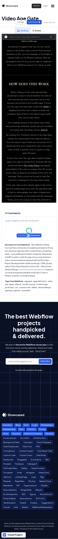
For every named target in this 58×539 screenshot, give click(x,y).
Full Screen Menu (10, 468)
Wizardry (49, 433)
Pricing (42, 429)
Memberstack (9, 429)
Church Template (44, 442)
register (15, 221)
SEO (24, 494)
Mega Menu (19, 481)
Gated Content (37, 468)
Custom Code (9, 455)
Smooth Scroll (46, 494)
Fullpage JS (32, 464)
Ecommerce (36, 460)
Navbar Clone (45, 481)
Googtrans (8, 472)
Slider (5, 433)
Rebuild (38, 490)
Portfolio (31, 429)
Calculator (28, 442)
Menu (21, 429)
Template (16, 433)
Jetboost (7, 477)
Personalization (10, 490)
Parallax (44, 485)
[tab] (23, 30)
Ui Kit (16, 507)
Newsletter (8, 485)
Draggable (22, 460)
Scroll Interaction (10, 494)
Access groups (9, 438)
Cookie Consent (26, 451)
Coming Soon (9, 451)
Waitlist (25, 507)
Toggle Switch (47, 503)
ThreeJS (23, 503)
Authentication (39, 438)
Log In (45, 6)
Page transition (30, 485)
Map (42, 477)
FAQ (47, 460)
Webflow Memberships (42, 507)
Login (7, 221)
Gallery (24, 468)
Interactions (44, 472)
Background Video (11, 442)
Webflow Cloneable (33, 433)
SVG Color (40, 498)
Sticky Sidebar (9, 498)
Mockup (31, 481)
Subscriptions (26, 498)
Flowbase (19, 464)
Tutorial (6, 507)
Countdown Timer (44, 451)
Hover (19, 472)
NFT (18, 485)
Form (26, 425)
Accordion (24, 438)
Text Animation (9, 503)
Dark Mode (41, 455)
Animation (7, 425)
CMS (38, 446)
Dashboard (8, 460)
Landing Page (21, 477)
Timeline (33, 503)
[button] (52, 6)
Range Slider (26, 490)
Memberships (47, 425)
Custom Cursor (25, 455)
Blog (18, 425)
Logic (33, 477)
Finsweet (7, 464)
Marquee (7, 481)
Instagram (30, 472)
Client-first (27, 446)
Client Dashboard (11, 446)
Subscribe (45, 361)
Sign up (33, 494)
